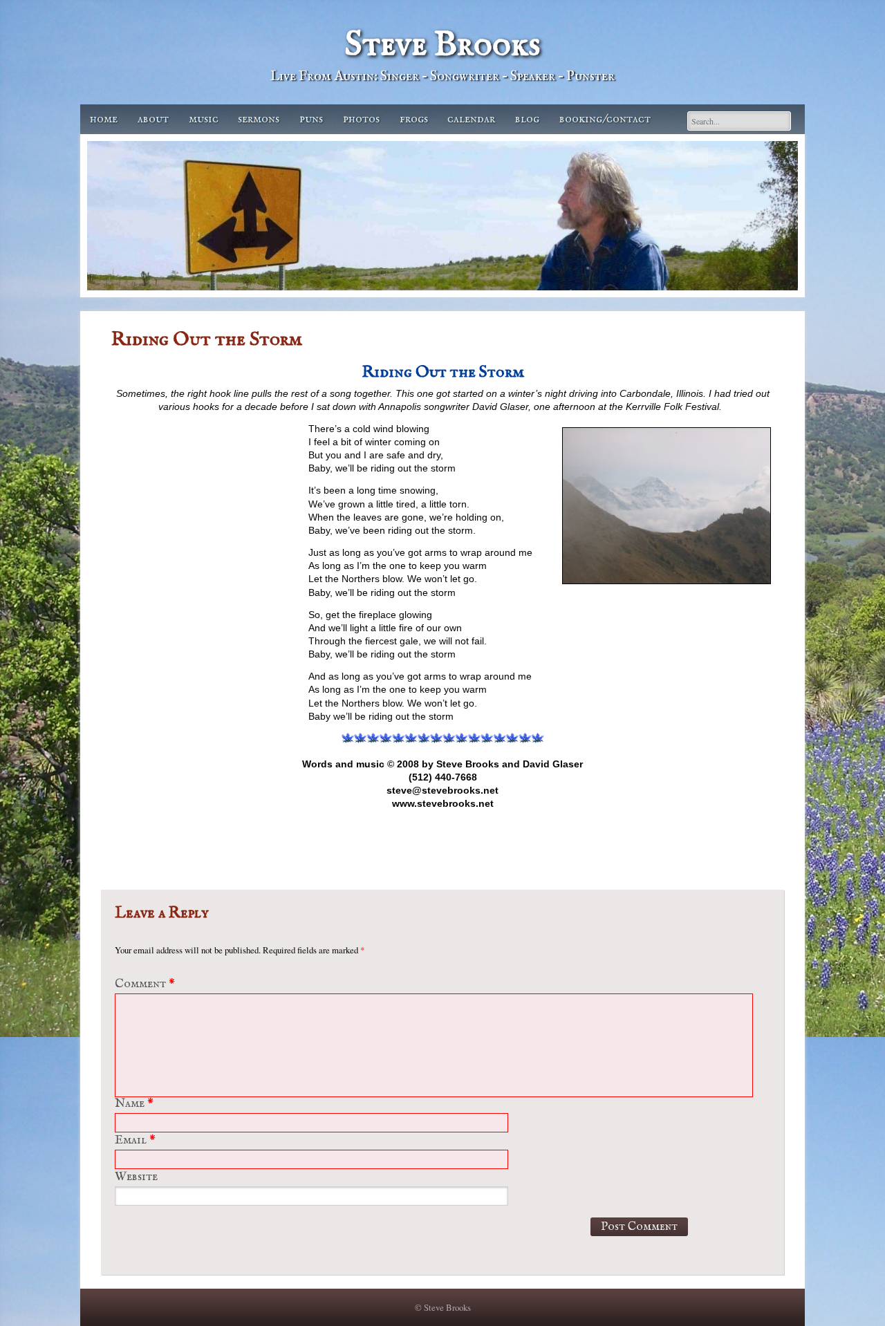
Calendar (471, 119)
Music (203, 119)
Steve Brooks (442, 45)
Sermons (258, 119)
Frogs (414, 119)
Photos (361, 119)
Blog (527, 119)
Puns (311, 119)
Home (104, 119)
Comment (145, 984)
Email (135, 1140)
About (153, 119)
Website (136, 1177)
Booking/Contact (605, 119)
